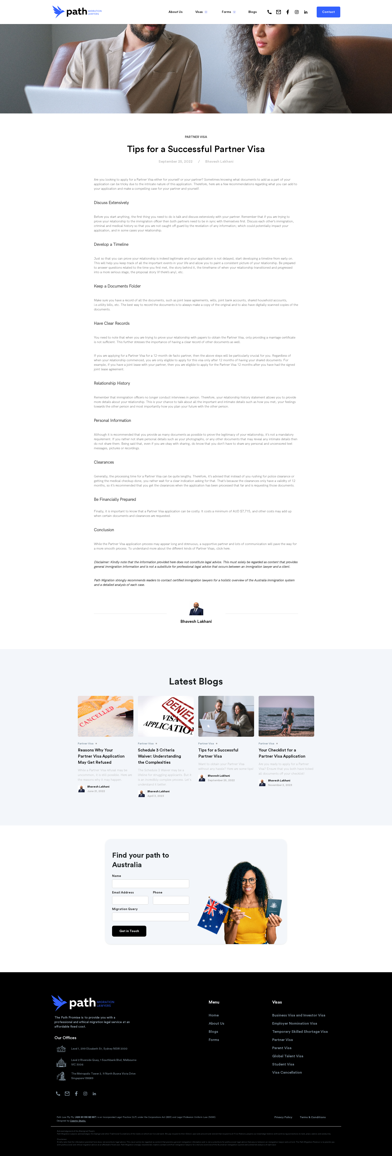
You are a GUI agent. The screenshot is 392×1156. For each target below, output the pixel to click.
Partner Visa (282, 1040)
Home (214, 1015)
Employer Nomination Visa (294, 1023)
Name (116, 876)
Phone (157, 892)
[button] (201, 12)
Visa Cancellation (287, 1072)
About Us (176, 12)
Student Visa (283, 1064)
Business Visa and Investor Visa (298, 1015)
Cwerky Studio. (78, 1121)
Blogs (252, 12)
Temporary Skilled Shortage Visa (300, 1031)
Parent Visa (282, 1048)
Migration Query (125, 909)
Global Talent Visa (287, 1056)
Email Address (123, 892)
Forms (214, 1040)
